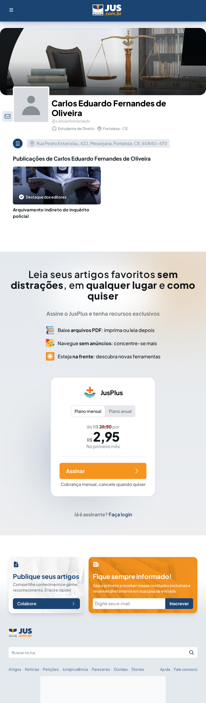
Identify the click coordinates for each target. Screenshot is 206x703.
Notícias (32, 669)
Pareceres (101, 669)
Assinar (75, 470)
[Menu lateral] (11, 10)
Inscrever (179, 603)
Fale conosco (185, 669)
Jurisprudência (75, 669)
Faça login (120, 514)
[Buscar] (191, 652)
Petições (51, 669)
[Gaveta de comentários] (7, 116)
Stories (137, 669)
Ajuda (165, 669)
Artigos (15, 669)
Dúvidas (121, 669)
